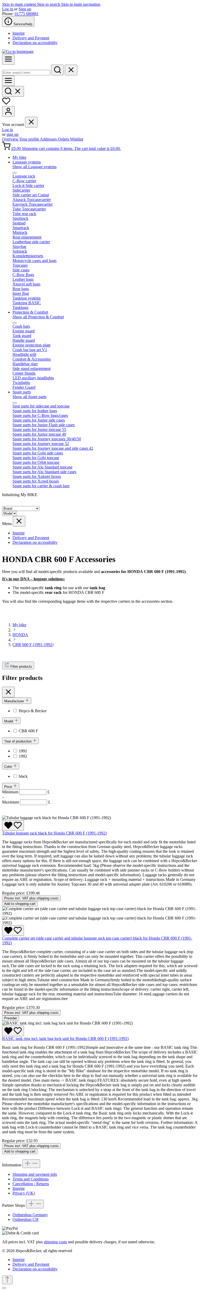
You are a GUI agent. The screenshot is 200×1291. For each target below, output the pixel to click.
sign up (12, 134)
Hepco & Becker (33, 711)
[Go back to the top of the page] (7, 1280)
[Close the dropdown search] (71, 70)
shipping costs (55, 1242)
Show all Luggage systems (34, 167)
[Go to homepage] (18, 51)
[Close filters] (8, 692)
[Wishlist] (6, 103)
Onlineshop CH (25, 1219)
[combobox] (26, 72)
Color (8, 767)
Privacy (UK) (23, 1193)
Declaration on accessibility (35, 42)
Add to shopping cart (19, 904)
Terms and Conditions (30, 1179)
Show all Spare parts (29, 396)
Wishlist (76, 139)
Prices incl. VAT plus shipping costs (31, 898)
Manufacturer (14, 701)
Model (9, 721)
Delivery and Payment (30, 38)
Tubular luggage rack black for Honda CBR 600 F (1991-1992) (54, 833)
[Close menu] (31, 122)
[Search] (57, 70)
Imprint (18, 33)
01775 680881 (27, 13)
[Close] (4, 1288)
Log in (8, 9)
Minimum (25, 792)
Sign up (24, 9)
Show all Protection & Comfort (38, 317)
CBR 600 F (28, 731)
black (23, 776)
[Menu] (8, 59)
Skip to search (49, 4)
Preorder (10, 1018)
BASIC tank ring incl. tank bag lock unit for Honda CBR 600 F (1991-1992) (65, 1038)
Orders (64, 139)
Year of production (18, 741)
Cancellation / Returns (30, 1184)
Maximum (26, 802)
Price (8, 787)
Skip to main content (19, 4)
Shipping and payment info (34, 1174)
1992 (23, 756)
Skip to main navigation (80, 4)
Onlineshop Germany (30, 1215)
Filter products (21, 666)
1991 (23, 751)
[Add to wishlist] (13, 825)
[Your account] (8, 111)
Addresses (49, 139)
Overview (10, 139)
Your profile (29, 139)
